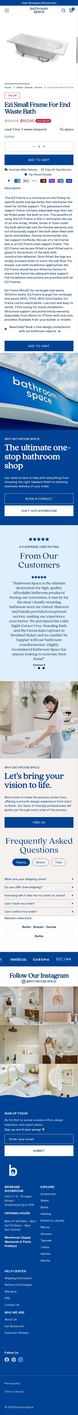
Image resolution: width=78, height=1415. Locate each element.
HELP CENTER (15, 1271)
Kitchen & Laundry (52, 1221)
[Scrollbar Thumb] (17, 84)
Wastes (45, 1260)
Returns (40, 862)
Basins (45, 1200)
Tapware (46, 1240)
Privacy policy (12, 1383)
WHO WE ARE (15, 1312)
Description (13, 188)
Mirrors (45, 1227)
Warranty (10, 1291)
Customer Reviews (17, 1333)
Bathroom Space (23, 1407)
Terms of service (14, 1391)
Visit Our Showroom (39, 511)
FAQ (7, 1298)
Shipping (21, 862)
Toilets (45, 1247)
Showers (46, 1234)
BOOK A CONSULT (39, 499)
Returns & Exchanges (18, 1285)
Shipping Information (18, 1278)
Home (8, 87)
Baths (39, 936)
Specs (69, 129)
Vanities (46, 1254)
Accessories (48, 1194)
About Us (11, 1319)
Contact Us (12, 1305)
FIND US (39, 822)
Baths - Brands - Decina (29, 87)
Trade (58, 862)
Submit (39, 1151)
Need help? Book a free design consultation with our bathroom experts (39, 329)
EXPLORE (48, 1187)
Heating (46, 1214)
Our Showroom (14, 1326)
